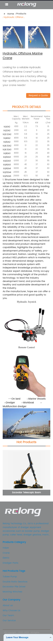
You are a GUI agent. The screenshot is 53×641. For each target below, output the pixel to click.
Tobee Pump (10, 576)
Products (21, 14)
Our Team (8, 615)
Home (10, 14)
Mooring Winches (12, 591)
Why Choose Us (11, 610)
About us (8, 605)
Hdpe (6, 548)
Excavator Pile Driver (14, 586)
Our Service (9, 620)
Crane (6, 553)
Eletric (6, 558)
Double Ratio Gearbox (15, 581)
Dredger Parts (10, 563)
